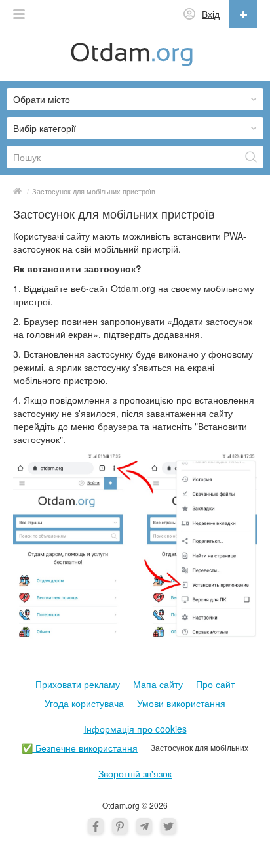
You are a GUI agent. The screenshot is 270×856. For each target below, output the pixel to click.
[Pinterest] (120, 826)
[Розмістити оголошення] (243, 14)
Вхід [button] (211, 13)
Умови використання (181, 703)
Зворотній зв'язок (135, 773)
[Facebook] (96, 826)
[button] (19, 14)
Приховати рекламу (77, 684)
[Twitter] (168, 826)
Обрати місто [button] (41, 99)
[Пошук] (251, 157)
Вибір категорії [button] (44, 128)
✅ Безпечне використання (80, 747)
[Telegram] (144, 826)
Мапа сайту (158, 684)
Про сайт (215, 684)
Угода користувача (84, 703)
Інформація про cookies (135, 728)
